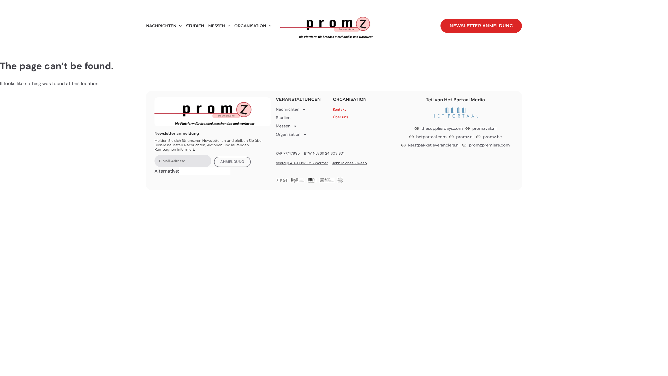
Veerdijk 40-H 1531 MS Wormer (302, 163)
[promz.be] (478, 136)
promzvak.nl (484, 128)
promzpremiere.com (489, 145)
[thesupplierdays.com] (416, 128)
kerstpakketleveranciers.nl (434, 145)
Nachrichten (161, 25)
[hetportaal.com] (411, 136)
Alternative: (166, 171)
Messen (216, 25)
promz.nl (465, 136)
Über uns (340, 117)
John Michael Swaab (349, 163)
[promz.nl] (451, 136)
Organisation (250, 25)
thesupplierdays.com (442, 128)
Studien (195, 25)
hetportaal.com (431, 136)
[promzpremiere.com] (464, 145)
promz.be (492, 136)
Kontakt (339, 109)
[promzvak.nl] (467, 128)
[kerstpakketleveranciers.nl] (403, 145)
